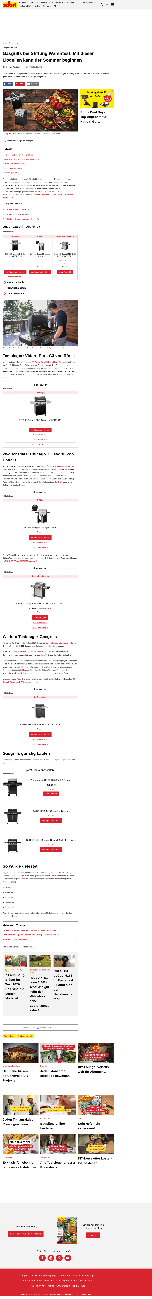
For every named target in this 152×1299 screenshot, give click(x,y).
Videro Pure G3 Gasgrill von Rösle (49, 362)
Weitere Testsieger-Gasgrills (14, 164)
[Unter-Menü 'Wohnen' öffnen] (79, 3)
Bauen (33, 3)
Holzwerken (60, 3)
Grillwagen (37, 479)
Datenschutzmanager (84, 1275)
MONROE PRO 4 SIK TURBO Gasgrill (21, 561)
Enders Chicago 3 (15, 214)
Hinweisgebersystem (66, 1280)
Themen (50, 1286)
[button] (40, 160)
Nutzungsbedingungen (46, 1275)
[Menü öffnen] (112, 4)
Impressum (27, 1275)
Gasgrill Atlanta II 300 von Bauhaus (28, 652)
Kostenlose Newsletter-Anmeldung (25, 1234)
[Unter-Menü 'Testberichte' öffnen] (31, 6)
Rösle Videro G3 (14, 209)
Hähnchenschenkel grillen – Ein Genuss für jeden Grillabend (29, 930)
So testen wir (38, 1286)
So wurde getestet (10, 173)
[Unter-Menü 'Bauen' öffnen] (37, 3)
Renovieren (46, 3)
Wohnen (74, 3)
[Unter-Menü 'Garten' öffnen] (26, 3)
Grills (17, 195)
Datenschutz (65, 1275)
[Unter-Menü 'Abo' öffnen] (59, 6)
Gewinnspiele (63, 1286)
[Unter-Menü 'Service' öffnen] (50, 6)
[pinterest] (59, 1258)
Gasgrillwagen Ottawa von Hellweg (61, 643)
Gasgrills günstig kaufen (12, 168)
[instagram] (51, 1258)
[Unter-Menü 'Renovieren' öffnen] (52, 3)
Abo (56, 6)
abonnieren (93, 1235)
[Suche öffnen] (102, 4)
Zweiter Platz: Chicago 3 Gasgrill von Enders (21, 159)
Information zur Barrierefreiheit (38, 1280)
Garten (22, 3)
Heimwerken (88, 3)
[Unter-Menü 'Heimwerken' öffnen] (94, 3)
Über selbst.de (86, 1280)
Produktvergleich (25, 1036)
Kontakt (75, 1286)
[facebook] (42, 1258)
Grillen (36, 182)
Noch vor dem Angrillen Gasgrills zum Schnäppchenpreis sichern (31, 935)
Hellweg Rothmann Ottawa (18, 219)
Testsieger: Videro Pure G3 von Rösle (18, 155)
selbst (5, 43)
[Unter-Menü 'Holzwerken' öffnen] (67, 3)
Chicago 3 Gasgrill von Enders (62, 466)
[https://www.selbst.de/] (10, 4)
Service (46, 6)
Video (37, 6)
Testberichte (24, 6)
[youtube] (67, 1258)
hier (17, 916)
